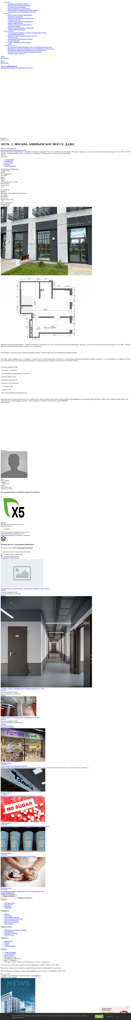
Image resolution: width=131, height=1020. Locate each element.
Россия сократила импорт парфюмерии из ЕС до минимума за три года (22, 891)
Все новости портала (7, 726)
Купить (104, 1012)
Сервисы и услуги (6, 927)
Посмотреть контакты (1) (8, 535)
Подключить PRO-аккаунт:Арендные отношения (8, 895)
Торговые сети (18, 4)
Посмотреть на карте (19, 150)
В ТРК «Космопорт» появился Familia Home (14, 766)
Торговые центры (19, 5)
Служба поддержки (10, 952)
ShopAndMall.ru (36, 975)
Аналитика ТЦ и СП (22, 12)
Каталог (3, 899)
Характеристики (9, 159)
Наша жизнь (4, 938)
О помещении (8, 161)
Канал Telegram (9, 955)
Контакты (7, 164)
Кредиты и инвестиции (11, 920)
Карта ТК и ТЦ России (11, 922)
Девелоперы (8, 915)
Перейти (3, 595)
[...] (87, 767)
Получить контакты (7, 150)
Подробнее (110, 1012)
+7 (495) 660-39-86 (9, 954)
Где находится (8, 163)
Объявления (8, 907)
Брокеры (7, 914)
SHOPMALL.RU (7, 893)
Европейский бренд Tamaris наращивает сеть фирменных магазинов (21, 796)
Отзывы (16, 53)
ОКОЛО (3, 523)
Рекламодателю (25, 52)
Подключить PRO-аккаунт (11, 556)
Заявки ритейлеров (19, 8)
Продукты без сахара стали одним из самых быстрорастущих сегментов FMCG (25, 826)
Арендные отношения (11, 933)
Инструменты (5, 911)
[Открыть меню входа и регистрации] (1, 60)
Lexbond (13, 977)
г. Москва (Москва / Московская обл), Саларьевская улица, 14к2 (20, 717)
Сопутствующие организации (13, 919)
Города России (8, 923)
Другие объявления (10, 166)
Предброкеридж (27, 50)
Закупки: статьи (20, 25)
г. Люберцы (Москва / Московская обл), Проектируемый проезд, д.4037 (22, 688)
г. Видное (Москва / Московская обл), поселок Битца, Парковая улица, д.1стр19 (25, 588)
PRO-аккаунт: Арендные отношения (31, 48)
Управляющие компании (11, 917)
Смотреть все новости (7, 727)
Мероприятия (21, 28)
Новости (20, 15)
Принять (99, 1016)
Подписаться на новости (25, 898)
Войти (3, 56)
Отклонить (110, 1016)
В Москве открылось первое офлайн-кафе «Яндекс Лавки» (19, 856)
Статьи (21, 22)
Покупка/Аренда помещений (23, 10)
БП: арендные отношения (30, 47)
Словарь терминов (10, 946)
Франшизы (17, 7)
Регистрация (4, 58)
